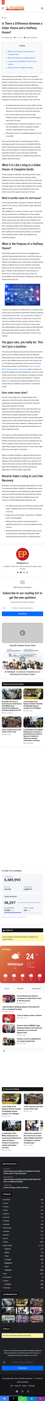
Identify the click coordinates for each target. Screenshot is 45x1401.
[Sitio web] (17, 572)
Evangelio (8, 1284)
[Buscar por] (42, 9)
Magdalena (8, 1263)
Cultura (5, 1210)
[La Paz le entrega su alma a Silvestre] (8, 1018)
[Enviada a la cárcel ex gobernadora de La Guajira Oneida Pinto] (8, 1041)
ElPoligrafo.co (22, 563)
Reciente (21, 989)
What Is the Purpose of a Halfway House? (21, 58)
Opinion (5, 1238)
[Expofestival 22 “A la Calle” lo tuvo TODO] (36, 1319)
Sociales (5, 1281)
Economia (6, 1217)
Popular (6, 989)
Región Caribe (7, 1245)
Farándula (6, 1221)
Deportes (6, 1214)
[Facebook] (21, 572)
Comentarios (36, 989)
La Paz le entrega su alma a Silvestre (29, 1015)
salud (5, 1274)
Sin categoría (7, 1277)
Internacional (7, 1228)
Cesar (7, 1256)
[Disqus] (22, 777)
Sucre (7, 1266)
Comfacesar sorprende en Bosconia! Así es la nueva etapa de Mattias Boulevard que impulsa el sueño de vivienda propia (33, 1138)
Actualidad (6, 1199)
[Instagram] (27, 572)
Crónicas (6, 1207)
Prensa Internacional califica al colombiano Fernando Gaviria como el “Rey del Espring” (29, 998)
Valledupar (8, 1270)
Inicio (5, 18)
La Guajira (8, 1259)
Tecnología (6, 1288)
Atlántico (8, 1249)
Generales (6, 1224)
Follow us (6, 1329)
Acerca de (18, 1386)
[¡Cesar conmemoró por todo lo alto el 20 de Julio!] (12, 721)
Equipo (24, 1386)
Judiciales (6, 1231)
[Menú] (3, 9)
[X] (24, 572)
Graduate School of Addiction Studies (20, 68)
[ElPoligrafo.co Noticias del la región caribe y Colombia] (15, 8)
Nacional (6, 1235)
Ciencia (5, 1203)
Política (5, 1242)
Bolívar (7, 1252)
